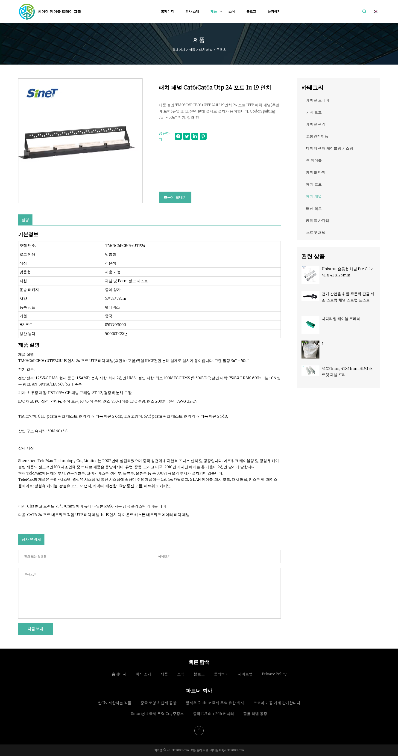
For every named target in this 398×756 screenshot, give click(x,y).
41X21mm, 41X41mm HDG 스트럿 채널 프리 (347, 371)
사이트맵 (245, 674)
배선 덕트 (314, 208)
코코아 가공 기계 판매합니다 (276, 702)
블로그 (251, 11)
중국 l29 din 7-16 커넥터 (213, 713)
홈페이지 (167, 11)
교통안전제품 (317, 136)
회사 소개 (192, 11)
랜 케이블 (314, 160)
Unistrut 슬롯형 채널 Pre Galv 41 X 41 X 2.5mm (347, 272)
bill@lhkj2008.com (231, 750)
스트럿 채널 (315, 232)
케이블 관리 (315, 124)
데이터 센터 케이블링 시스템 (329, 148)
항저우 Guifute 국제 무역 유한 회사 (215, 702)
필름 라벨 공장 (255, 713)
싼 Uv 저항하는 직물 (114, 702)
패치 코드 (314, 184)
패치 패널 (206, 49)
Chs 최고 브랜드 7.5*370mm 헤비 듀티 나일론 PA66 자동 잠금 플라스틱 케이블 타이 (96, 506)
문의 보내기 (177, 197)
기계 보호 (314, 112)
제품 (214, 11)
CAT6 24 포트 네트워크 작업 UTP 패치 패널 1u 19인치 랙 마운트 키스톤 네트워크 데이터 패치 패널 (108, 514)
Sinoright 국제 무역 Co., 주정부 (157, 713)
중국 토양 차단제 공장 (158, 702)
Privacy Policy (274, 674)
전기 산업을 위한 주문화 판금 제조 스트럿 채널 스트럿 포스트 (348, 296)
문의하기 (274, 11)
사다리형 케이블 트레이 (341, 318)
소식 (231, 11)
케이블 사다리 (317, 220)
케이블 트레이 (317, 100)
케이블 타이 (315, 172)
